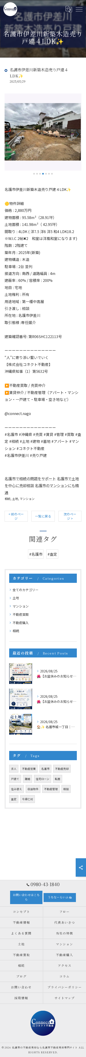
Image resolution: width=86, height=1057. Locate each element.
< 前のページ (16, 516)
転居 (57, 779)
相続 (8, 498)
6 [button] (49, 174)
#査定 (52, 554)
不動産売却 (62, 769)
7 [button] (52, 174)
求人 (14, 769)
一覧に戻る (43, 516)
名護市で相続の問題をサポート (30, 478)
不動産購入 (21, 622)
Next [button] (76, 134)
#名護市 (35, 554)
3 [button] (40, 174)
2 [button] (37, 174)
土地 (15, 498)
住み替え (16, 789)
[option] (43, 132)
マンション (27, 498)
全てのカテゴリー (25, 589)
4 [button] (43, 174)
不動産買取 (21, 614)
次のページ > (70, 516)
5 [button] (46, 174)
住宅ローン (42, 779)
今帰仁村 (27, 799)
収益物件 (33, 789)
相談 (66, 789)
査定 (14, 799)
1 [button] (34, 174)
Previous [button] (9, 134)
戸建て (15, 779)
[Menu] (79, 9)
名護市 (45, 769)
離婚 (27, 779)
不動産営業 (29, 769)
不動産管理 (51, 789)
